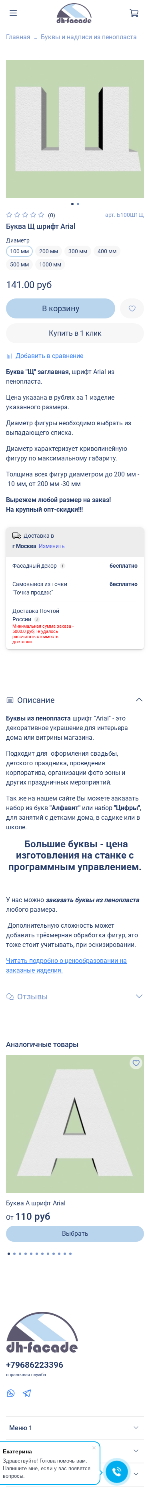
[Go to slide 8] (48, 1254)
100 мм (19, 251)
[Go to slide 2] (78, 204)
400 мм (107, 251)
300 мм (77, 251)
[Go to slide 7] (42, 1254)
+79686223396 (34, 1365)
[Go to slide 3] (20, 1254)
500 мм (19, 264)
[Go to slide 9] (53, 1254)
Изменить (52, 546)
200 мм (48, 251)
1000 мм (50, 264)
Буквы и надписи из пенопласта (89, 37)
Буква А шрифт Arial (36, 1203)
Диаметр (18, 240)
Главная (18, 37)
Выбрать (75, 1233)
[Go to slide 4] (25, 1254)
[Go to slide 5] (31, 1254)
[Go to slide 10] (59, 1254)
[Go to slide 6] (37, 1254)
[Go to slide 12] (70, 1254)
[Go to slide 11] (65, 1254)
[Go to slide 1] (72, 204)
